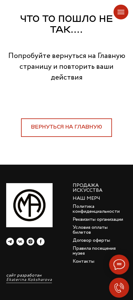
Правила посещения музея (94, 251)
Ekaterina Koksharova (29, 280)
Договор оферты (91, 240)
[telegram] (10, 241)
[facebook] (41, 241)
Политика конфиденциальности (96, 209)
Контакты (83, 261)
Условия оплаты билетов (90, 230)
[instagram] (30, 241)
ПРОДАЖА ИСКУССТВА (87, 188)
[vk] (20, 241)
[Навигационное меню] (121, 12)
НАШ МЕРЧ (86, 198)
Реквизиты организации (98, 219)
